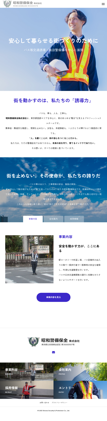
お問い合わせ (44, 403)
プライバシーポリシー (59, 403)
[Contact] (53, 352)
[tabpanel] (53, 45)
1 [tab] (54, 87)
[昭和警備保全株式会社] (22, 4)
